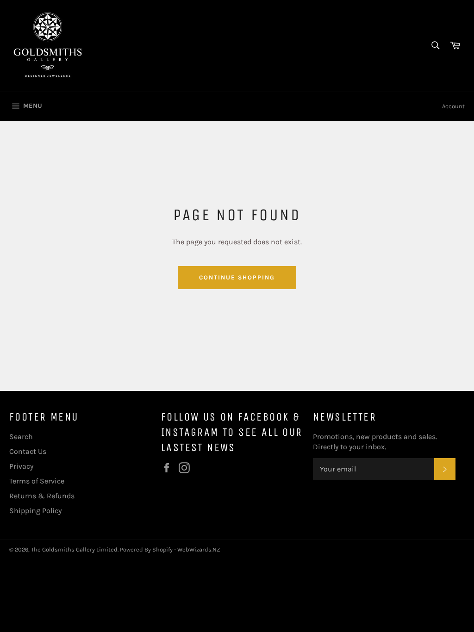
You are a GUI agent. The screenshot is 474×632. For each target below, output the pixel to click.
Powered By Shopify (146, 549)
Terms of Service (36, 481)
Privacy (21, 466)
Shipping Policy (35, 510)
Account (453, 106)
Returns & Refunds (42, 495)
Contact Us (27, 451)
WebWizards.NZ (198, 549)
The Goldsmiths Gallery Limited (74, 549)
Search (21, 436)
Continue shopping (236, 277)
